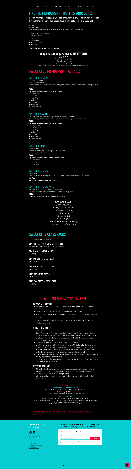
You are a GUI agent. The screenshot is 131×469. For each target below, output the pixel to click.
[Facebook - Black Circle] (30, 432)
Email (61, 435)
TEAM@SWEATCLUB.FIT (37, 424)
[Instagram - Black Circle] (34, 432)
